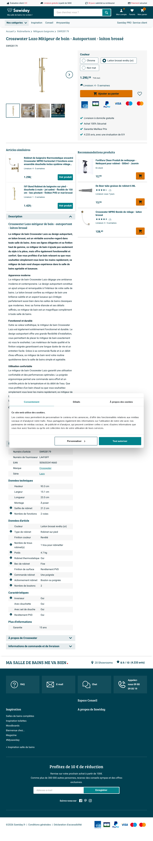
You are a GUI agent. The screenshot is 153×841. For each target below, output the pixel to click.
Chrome (91, 60)
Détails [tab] (76, 402)
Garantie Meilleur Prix (95, 129)
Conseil (49, 23)
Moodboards (12, 725)
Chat (94, 684)
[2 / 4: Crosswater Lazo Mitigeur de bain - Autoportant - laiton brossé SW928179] (28, 111)
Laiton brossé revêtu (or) (120, 60)
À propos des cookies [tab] (121, 402)
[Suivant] (69, 74)
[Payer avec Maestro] (129, 103)
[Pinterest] (85, 800)
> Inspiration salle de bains (20, 747)
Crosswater (45, 468)
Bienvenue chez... (15, 730)
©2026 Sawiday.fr (15, 824)
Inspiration (36, 23)
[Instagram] (90, 800)
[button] (140, 94)
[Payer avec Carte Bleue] (95, 103)
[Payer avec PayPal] (107, 104)
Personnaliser (74, 441)
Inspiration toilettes (16, 721)
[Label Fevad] (84, 105)
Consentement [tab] (31, 402)
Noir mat (91, 68)
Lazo (42, 474)
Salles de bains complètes (20, 716)
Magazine (11, 735)
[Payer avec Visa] (118, 103)
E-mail (59, 684)
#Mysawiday (13, 740)
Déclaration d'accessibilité (68, 824)
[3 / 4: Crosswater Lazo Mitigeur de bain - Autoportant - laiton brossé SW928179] (43, 111)
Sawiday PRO (124, 23)
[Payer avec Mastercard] (140, 103)
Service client (140, 23)
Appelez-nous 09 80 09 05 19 (134, 684)
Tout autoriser (120, 441)
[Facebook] (80, 800)
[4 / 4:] (58, 111)
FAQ (22, 684)
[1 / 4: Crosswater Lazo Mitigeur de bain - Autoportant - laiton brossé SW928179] (13, 111)
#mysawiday (63, 23)
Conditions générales (39, 824)
